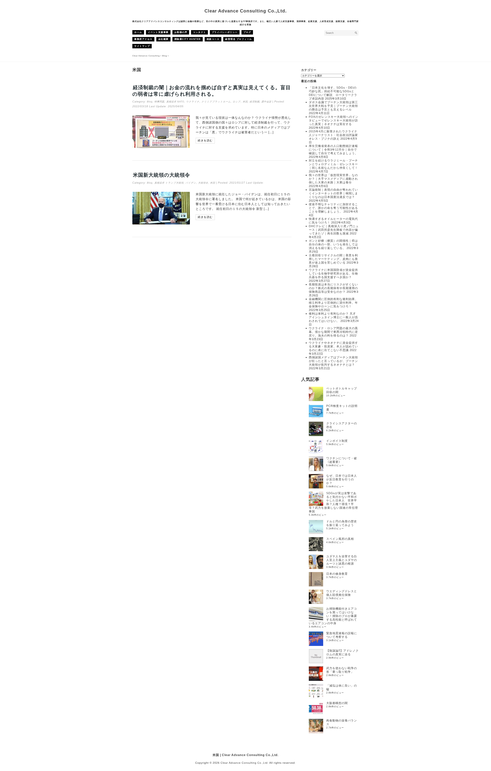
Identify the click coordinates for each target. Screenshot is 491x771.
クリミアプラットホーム (216, 101)
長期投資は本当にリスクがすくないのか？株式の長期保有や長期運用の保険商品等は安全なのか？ (333, 288)
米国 (245, 101)
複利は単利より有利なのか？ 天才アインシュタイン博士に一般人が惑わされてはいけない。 (333, 317)
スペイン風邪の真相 (340, 538)
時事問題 (159, 101)
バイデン (190, 182)
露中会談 (266, 101)
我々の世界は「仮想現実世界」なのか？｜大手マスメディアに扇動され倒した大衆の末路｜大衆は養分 (333, 178)
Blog (149, 101)
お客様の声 (180, 32)
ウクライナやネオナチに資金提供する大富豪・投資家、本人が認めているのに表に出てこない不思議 (333, 346)
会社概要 (163, 39)
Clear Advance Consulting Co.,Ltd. (245, 10)
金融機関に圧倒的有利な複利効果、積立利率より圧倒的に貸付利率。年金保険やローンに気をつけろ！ (333, 302)
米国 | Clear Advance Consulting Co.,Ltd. (245, 755)
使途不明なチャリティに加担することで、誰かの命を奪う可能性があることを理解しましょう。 (333, 208)
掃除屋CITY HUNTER (187, 39)
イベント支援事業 (158, 32)
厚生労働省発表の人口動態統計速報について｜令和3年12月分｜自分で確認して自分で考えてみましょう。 (333, 149)
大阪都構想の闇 (337, 703)
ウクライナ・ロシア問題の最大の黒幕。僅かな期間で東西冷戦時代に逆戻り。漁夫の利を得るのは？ (333, 332)
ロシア (237, 101)
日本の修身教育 (337, 573)
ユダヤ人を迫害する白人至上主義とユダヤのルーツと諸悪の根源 (341, 560)
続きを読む (205, 140)
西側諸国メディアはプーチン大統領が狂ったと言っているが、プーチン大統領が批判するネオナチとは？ (333, 361)
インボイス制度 (337, 440)
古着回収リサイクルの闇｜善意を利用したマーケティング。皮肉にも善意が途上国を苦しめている (333, 259)
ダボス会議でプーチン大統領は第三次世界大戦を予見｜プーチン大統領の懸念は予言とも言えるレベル (333, 106)
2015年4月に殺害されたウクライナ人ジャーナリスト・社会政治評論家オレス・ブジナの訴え (333, 135)
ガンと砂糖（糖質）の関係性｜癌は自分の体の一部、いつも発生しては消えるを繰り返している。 (333, 244)
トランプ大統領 (174, 182)
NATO (180, 101)
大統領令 (203, 182)
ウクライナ (192, 101)
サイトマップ (142, 46)
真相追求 (171, 101)
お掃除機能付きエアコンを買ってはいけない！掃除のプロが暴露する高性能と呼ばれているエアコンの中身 (333, 616)
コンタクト (199, 32)
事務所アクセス (143, 39)
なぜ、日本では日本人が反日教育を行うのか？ (341, 479)
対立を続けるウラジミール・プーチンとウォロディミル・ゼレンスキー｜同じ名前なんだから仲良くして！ (333, 164)
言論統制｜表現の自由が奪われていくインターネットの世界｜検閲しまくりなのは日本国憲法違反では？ (333, 193)
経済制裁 (255, 101)
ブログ (247, 32)
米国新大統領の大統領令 (161, 175)
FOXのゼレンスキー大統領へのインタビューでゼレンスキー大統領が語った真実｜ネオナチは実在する (333, 120)
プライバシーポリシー (225, 32)
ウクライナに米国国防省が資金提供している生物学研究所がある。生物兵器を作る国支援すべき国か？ (333, 273)
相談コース (213, 39)
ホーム (138, 32)
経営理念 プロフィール (238, 39)
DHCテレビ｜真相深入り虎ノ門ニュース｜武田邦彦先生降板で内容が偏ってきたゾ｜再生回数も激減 (334, 229)
